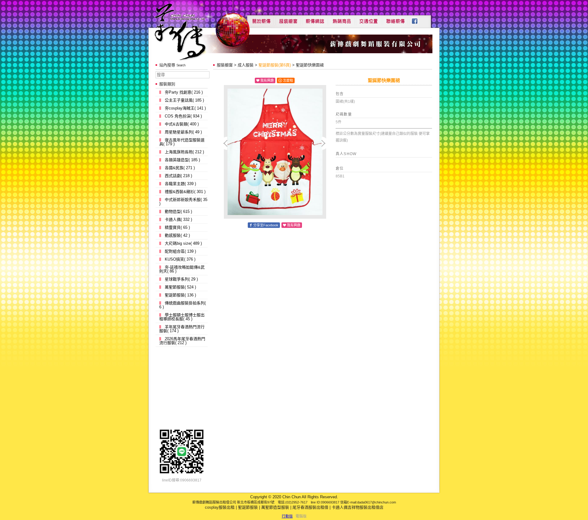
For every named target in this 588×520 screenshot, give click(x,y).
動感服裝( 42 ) (177, 235)
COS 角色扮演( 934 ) (183, 116)
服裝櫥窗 (287, 19)
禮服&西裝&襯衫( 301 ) (185, 192)
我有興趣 (267, 80)
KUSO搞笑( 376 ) (180, 259)
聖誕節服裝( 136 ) (180, 295)
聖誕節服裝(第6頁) (274, 65)
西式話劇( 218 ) (178, 176)
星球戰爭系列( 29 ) (181, 279)
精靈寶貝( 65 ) (177, 227)
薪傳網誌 (314, 19)
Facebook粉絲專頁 (418, 19)
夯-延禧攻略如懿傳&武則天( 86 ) (182, 269)
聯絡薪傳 (395, 19)
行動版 (287, 516)
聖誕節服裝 (248, 507)
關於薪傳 (260, 19)
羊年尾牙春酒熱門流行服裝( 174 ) (182, 329)
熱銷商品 (341, 19)
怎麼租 (288, 80)
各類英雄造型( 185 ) (182, 160)
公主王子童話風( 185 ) (184, 100)
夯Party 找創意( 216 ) (184, 92)
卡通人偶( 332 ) (178, 219)
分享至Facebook (265, 225)
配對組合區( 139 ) (180, 251)
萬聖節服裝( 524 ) (180, 287)
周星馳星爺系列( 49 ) (183, 132)
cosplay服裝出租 (220, 507)
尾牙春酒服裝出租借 (310, 507)
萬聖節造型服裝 (275, 507)
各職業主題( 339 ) (180, 184)
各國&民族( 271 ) (180, 168)
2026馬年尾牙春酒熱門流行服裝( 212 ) (182, 341)
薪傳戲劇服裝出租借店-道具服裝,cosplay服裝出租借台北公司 (192, 31)
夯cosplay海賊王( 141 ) (185, 108)
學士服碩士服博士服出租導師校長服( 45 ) (182, 317)
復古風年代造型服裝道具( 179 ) (182, 142)
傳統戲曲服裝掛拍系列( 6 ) (182, 305)
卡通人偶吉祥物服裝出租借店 (357, 507)
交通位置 (368, 19)
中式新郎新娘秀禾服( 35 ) (183, 202)
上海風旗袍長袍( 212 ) (184, 152)
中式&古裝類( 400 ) (182, 124)
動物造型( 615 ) (178, 212)
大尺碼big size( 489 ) (183, 243)
